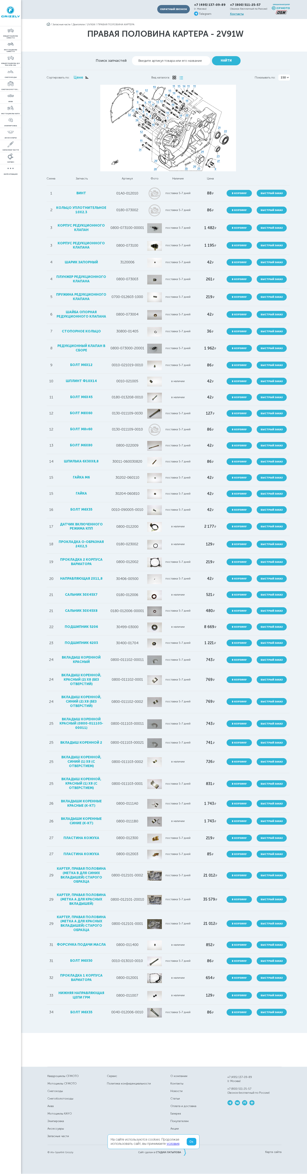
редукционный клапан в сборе (81, 348)
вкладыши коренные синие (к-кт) (81, 821)
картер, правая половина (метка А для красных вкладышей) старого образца (81, 923)
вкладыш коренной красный (81, 659)
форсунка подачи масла (81, 945)
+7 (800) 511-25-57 (245, 5)
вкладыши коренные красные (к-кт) (81, 803)
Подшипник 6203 (81, 643)
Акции (174, 1128)
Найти (226, 60)
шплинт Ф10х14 (81, 381)
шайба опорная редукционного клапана (81, 314)
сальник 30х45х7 (81, 595)
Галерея (175, 1113)
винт (81, 193)
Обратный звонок (173, 9)
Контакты (237, 14)
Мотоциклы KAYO (59, 1113)
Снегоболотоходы (60, 1098)
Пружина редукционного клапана (81, 297)
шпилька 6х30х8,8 (81, 461)
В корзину (239, 193)
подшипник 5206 (81, 627)
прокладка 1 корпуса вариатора (81, 977)
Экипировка (55, 1121)
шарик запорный (81, 262)
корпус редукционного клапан (81, 227)
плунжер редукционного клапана (81, 279)
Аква (50, 1106)
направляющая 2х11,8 (81, 579)
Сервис (112, 1076)
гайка (81, 493)
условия (173, 1144)
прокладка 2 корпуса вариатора (81, 562)
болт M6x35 (81, 509)
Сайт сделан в (162, 1152)
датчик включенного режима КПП (81, 526)
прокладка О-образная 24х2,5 (81, 544)
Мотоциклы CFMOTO (62, 1083)
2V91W (91, 24)
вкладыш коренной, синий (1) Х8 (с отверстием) (81, 761)
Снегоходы (55, 1091)
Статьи (175, 1098)
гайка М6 (81, 477)
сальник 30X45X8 (81, 611)
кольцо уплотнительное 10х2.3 (81, 210)
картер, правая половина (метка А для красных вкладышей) (81, 899)
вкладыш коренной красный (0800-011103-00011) (81, 723)
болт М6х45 (81, 397)
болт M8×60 (81, 429)
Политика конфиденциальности (129, 1083)
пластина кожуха (81, 838)
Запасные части (61, 24)
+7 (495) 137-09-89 (210, 4)
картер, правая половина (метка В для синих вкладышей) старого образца (81, 875)
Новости (176, 1091)
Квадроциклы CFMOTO (63, 1076)
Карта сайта (273, 1152)
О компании (178, 1076)
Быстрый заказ (272, 193)
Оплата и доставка (183, 1106)
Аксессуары (55, 1128)
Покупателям (179, 1121)
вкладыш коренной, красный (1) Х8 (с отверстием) (81, 783)
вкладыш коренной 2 (81, 743)
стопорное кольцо (81, 331)
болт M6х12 (81, 365)
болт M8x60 (81, 413)
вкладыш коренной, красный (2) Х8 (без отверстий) (81, 679)
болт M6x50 (81, 961)
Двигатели (79, 24)
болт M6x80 (81, 445)
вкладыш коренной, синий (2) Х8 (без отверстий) (81, 701)
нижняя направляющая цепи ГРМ (81, 995)
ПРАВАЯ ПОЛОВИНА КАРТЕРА (116, 24)
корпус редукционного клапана (81, 245)
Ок (191, 1142)
